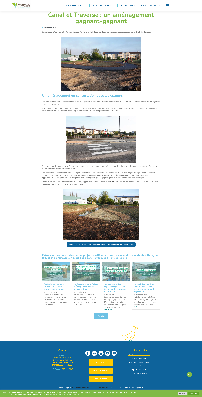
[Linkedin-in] (94, 353)
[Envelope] (114, 353)
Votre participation (102, 5)
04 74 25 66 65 (67, 369)
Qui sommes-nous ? (75, 5)
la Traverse (109, 182)
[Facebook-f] (87, 353)
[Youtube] (107, 353)
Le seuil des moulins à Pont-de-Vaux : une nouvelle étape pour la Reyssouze (144, 288)
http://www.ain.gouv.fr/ (139, 370)
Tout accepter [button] (193, 393)
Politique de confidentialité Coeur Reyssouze (127, 388)
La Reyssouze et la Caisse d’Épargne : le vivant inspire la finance (86, 287)
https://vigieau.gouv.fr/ (139, 373)
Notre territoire (149, 5)
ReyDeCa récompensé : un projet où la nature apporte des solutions (55, 287)
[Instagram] (101, 353)
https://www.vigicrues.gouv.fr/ (139, 358)
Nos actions (127, 5)
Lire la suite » (48, 307)
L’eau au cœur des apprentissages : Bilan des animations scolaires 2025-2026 (115, 288)
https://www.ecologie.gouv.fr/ (139, 362)
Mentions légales (64, 388)
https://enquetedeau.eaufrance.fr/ (139, 355)
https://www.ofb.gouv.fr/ (139, 366)
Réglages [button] (182, 393)
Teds (91, 388)
